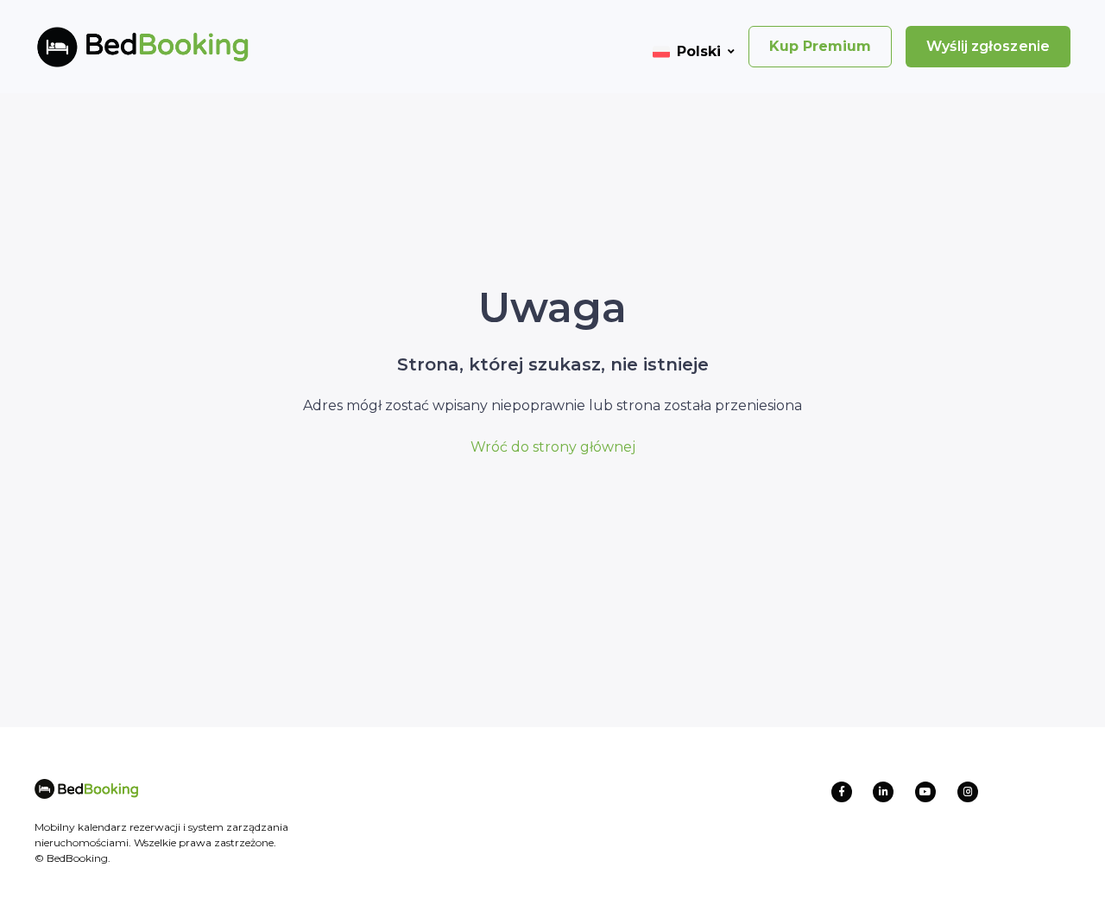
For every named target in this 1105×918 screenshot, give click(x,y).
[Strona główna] (115, 46)
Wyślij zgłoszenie (988, 46)
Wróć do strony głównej (552, 447)
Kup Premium (820, 46)
